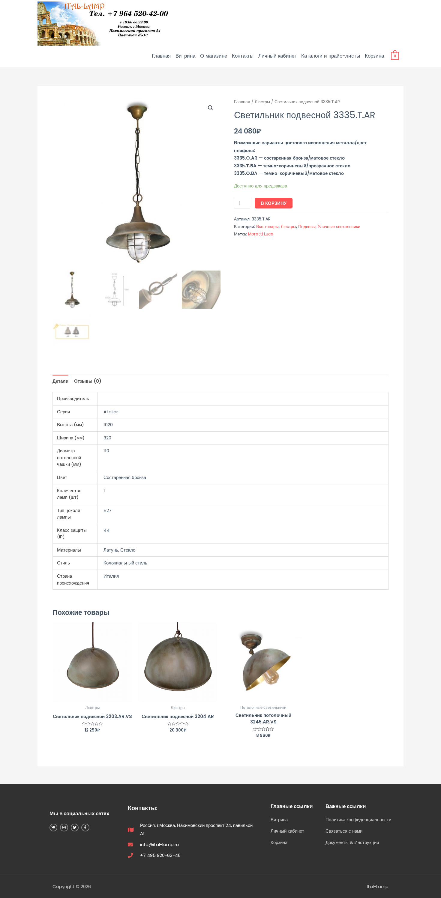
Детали (60, 381)
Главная (161, 55)
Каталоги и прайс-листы (330, 55)
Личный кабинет (277, 55)
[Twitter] (75, 827)
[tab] (60, 381)
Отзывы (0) (87, 381)
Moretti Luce (260, 234)
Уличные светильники (339, 226)
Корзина (374, 55)
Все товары (267, 226)
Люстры (262, 102)
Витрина (185, 55)
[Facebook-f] (85, 827)
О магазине (213, 55)
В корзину (273, 203)
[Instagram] (64, 827)
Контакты (243, 55)
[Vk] (53, 827)
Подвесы (307, 226)
